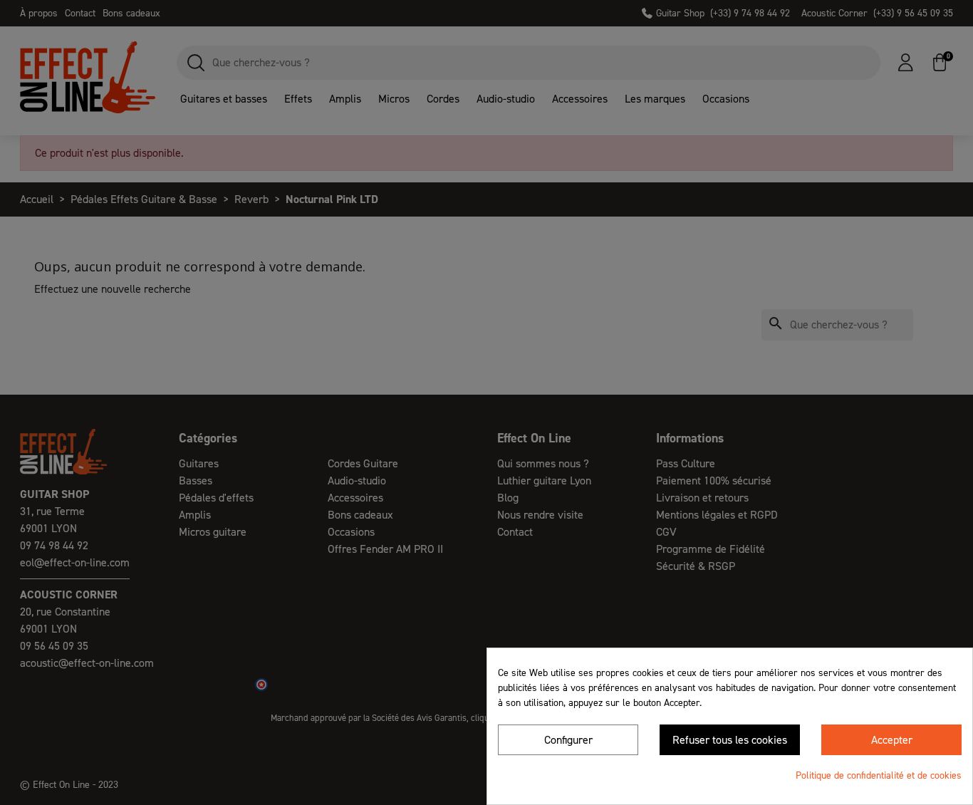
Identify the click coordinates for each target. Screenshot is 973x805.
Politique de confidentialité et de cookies (879, 775)
